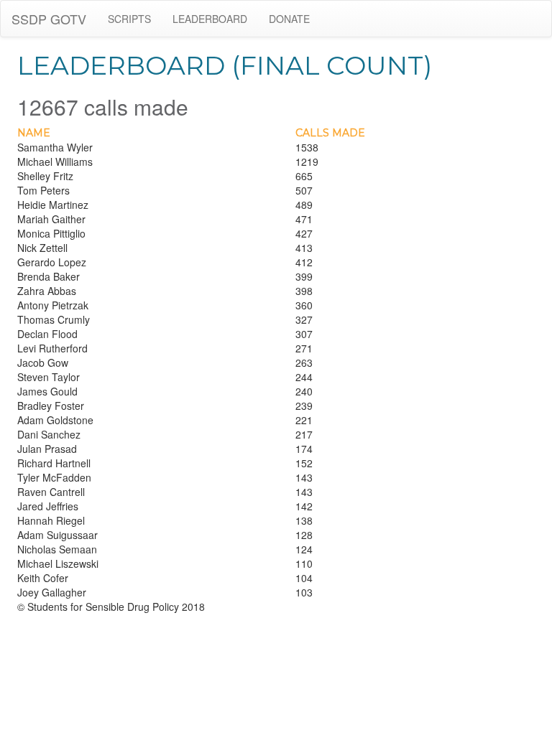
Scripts (129, 18)
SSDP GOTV (49, 18)
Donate (289, 18)
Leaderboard (209, 18)
